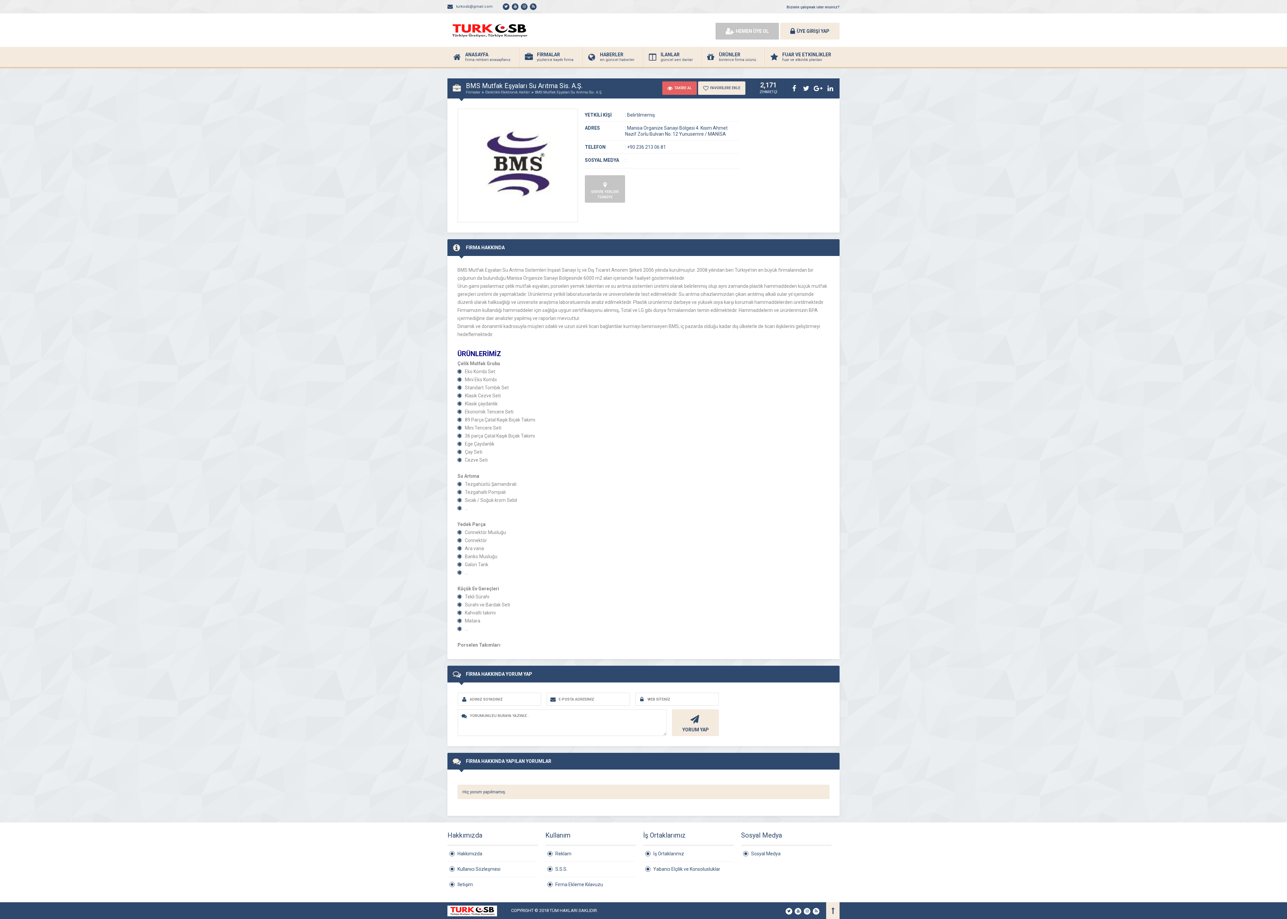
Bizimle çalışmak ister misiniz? (813, 7)
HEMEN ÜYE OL (752, 31)
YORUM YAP (695, 729)
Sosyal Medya (766, 853)
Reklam (563, 853)
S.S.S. (561, 869)
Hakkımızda (469, 853)
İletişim (465, 884)
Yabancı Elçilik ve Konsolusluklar (686, 869)
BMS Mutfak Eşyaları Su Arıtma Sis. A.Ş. (569, 92)
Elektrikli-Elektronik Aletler (507, 92)
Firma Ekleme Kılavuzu (579, 884)
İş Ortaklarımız (668, 853)
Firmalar (473, 92)
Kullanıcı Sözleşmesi (478, 869)
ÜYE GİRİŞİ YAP (813, 31)
